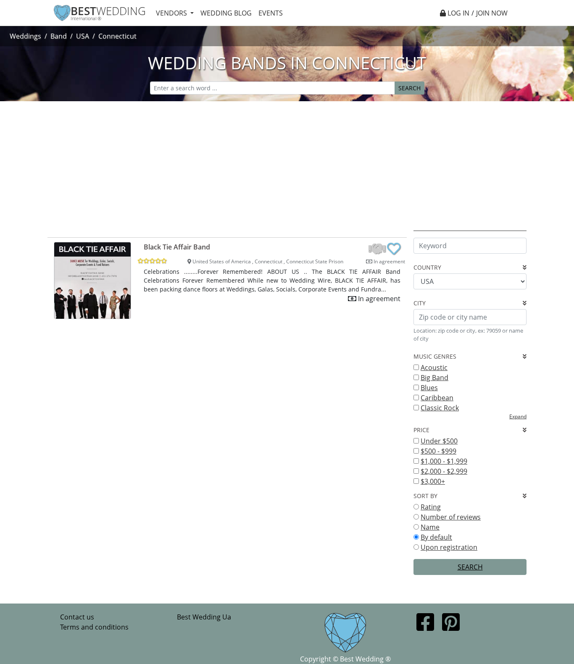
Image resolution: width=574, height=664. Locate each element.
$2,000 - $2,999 (444, 471)
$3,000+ (433, 481)
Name (430, 527)
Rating (431, 507)
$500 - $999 (438, 451)
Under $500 (439, 441)
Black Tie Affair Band (177, 247)
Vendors (172, 13)
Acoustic (434, 367)
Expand (518, 416)
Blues (429, 387)
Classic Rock (440, 407)
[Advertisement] (287, 164)
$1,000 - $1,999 (444, 461)
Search (409, 88)
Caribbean (437, 397)
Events (270, 13)
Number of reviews (451, 517)
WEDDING (108, 11)
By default (436, 537)
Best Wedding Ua (204, 617)
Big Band (434, 377)
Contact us (77, 617)
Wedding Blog (226, 13)
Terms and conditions (94, 627)
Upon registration (449, 547)
